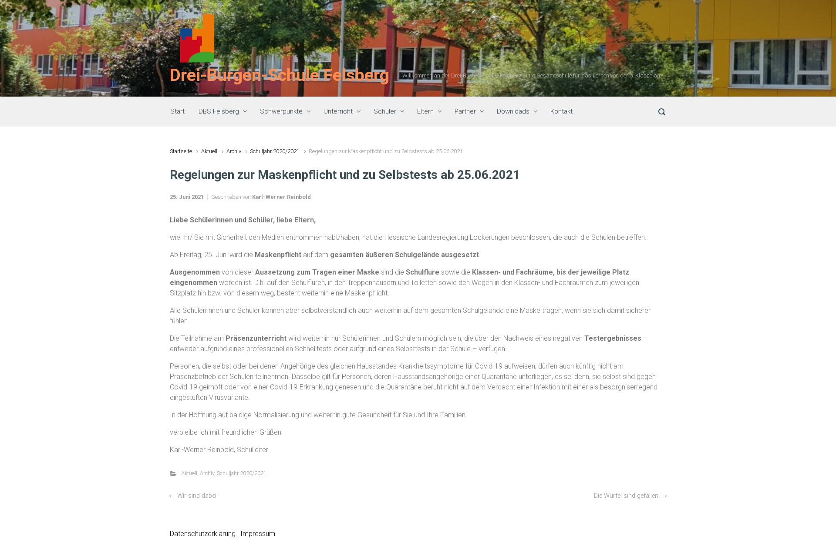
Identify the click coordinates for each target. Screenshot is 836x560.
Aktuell (209, 151)
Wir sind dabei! (197, 496)
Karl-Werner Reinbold (281, 197)
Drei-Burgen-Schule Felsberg (279, 75)
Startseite (181, 151)
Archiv (233, 151)
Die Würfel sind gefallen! (627, 496)
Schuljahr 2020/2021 (275, 151)
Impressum (257, 534)
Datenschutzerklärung (203, 534)
